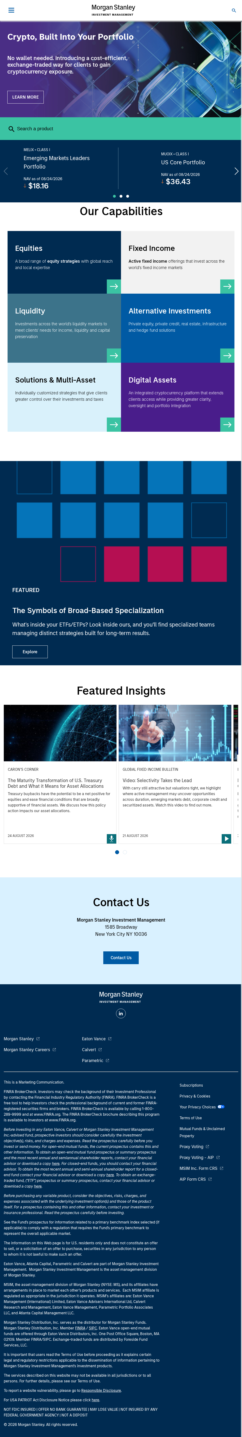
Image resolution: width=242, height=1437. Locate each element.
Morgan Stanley (19, 1038)
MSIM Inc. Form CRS (198, 1168)
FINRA (80, 1328)
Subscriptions (191, 1085)
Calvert (89, 1049)
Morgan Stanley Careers (27, 1049)
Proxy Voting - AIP (197, 1157)
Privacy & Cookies (195, 1096)
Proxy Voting (191, 1146)
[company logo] (113, 10)
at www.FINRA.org (45, 1114)
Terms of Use (191, 1118)
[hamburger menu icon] (11, 10)
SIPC (93, 1328)
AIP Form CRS (193, 1179)
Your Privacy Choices (199, 1107)
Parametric (92, 1060)
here (56, 1163)
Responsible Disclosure (101, 1390)
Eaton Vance (94, 1038)
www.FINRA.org (62, 1120)
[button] (117, 852)
